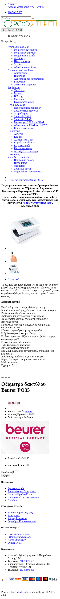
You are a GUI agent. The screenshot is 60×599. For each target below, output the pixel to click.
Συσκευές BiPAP (23, 119)
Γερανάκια (19, 81)
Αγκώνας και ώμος (23, 139)
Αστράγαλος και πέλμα (26, 151)
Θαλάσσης (19, 58)
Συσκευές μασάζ (22, 168)
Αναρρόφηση (21, 113)
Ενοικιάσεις (14, 154)
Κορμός (18, 136)
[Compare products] (9, 377)
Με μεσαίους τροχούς (25, 52)
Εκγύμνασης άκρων (24, 102)
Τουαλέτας (19, 90)
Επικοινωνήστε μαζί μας (20, 512)
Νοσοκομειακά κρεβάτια (20, 70)
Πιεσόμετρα (20, 162)
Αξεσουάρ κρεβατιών (25, 84)
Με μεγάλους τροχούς (25, 49)
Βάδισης (18, 96)
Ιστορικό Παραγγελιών (19, 537)
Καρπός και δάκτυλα (24, 142)
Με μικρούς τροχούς (24, 55)
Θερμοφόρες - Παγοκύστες (28, 171)
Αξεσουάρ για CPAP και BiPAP (30, 125)
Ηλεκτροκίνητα (22, 61)
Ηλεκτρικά (19, 75)
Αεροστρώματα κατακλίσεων (29, 78)
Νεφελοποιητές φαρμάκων (27, 107)
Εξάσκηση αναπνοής (24, 128)
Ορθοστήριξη (21, 592)
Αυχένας (18, 133)
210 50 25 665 (27, 561)
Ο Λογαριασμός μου (18, 534)
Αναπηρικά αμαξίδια (18, 46)
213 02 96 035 (27, 569)
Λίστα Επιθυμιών (17, 539)
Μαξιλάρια (19, 99)
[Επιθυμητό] (2, 377)
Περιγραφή (13, 279)
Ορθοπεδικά (14, 131)
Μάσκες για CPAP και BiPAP (29, 122)
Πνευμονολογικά (16, 104)
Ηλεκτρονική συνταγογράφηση (23, 497)
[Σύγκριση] (5, 377)
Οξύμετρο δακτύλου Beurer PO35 (25, 180)
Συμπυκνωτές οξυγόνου (26, 110)
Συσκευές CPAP (22, 116)
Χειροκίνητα (20, 73)
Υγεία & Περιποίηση (18, 157)
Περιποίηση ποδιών (24, 160)
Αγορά (6, 475)
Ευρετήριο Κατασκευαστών (22, 521)
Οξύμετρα (19, 165)
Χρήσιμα (12, 500)
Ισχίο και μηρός (22, 145)
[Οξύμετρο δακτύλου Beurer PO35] (26, 248)
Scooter (18, 64)
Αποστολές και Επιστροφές (22, 491)
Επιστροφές (14, 515)
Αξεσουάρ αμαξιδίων (25, 67)
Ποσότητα (6, 472)
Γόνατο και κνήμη (23, 148)
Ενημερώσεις (14, 542)
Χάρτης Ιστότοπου (17, 518)
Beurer (28, 411)
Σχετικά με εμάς (16, 488)
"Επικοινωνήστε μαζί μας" (37, 202)
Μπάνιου (18, 93)
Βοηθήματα (14, 87)
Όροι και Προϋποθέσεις (20, 494)
